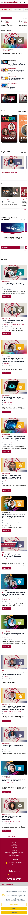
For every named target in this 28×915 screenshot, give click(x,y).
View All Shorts (22, 111)
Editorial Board (14, 847)
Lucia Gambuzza (7, 558)
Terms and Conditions (14, 849)
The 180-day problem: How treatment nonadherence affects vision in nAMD (7, 24)
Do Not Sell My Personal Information (14, 852)
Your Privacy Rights (14, 855)
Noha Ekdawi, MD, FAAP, (8, 821)
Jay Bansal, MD (6, 676)
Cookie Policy (24, 902)
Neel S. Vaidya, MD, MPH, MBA (17, 324)
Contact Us (14, 850)
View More (24, 18)
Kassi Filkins (6, 520)
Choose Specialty (12, 6)
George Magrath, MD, (8, 711)
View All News (13, 837)
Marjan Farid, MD (7, 749)
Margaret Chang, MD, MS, (9, 782)
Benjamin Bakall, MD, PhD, (17, 598)
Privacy (14, 844)
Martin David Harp (7, 402)
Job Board (14, 854)
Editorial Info (14, 845)
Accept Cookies (14, 912)
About (14, 841)
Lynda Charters (6, 287)
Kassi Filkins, (6, 324)
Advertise (14, 842)
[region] (14, 900)
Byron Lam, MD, (7, 598)
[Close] (26, 888)
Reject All (14, 908)
